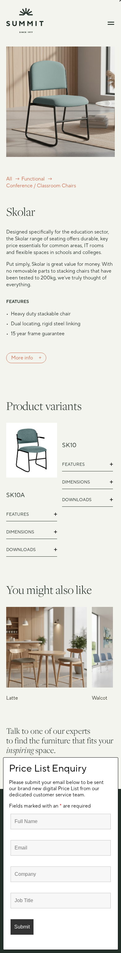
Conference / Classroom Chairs (41, 186)
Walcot (99, 698)
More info (22, 358)
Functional (33, 179)
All (9, 179)
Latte (12, 698)
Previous (14, 108)
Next (107, 108)
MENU (111, 23)
